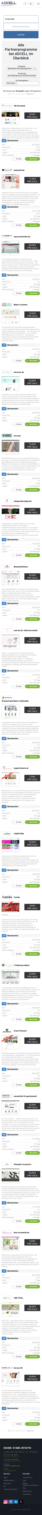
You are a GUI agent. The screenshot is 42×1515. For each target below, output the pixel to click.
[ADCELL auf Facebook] (11, 1502)
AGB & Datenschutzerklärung (30, 1484)
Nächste (30, 94)
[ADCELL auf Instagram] (6, 1502)
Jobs (24, 1480)
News (6, 1477)
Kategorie (22, 66)
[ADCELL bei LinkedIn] (16, 1502)
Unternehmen (28, 1477)
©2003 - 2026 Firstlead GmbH (21, 1509)
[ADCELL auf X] (21, 1502)
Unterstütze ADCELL (11, 1489)
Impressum (27, 1494)
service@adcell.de (10, 1470)
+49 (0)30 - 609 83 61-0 (12, 1456)
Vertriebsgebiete (22, 80)
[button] (21, 34)
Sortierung (22, 73)
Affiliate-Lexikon (9, 1480)
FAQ (24, 1488)
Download (7, 1483)
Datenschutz (27, 1491)
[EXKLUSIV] (10, 786)
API (5, 1486)
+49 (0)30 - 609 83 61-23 (12, 1461)
